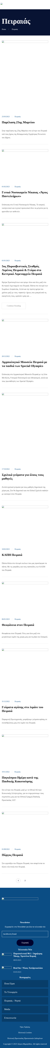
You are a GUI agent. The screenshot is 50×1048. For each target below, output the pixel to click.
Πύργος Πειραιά (13, 855)
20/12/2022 (6, 356)
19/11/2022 (5, 772)
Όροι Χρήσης (25, 1027)
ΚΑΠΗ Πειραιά (12, 554)
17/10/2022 (6, 469)
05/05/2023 (17, 972)
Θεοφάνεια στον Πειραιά (18, 624)
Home (4, 29)
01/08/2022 (6, 849)
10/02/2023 (6, 549)
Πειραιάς (18, 117)
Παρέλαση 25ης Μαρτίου (18, 122)
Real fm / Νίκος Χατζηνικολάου (28, 968)
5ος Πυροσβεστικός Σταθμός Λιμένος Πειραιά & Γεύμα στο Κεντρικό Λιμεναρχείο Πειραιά (22, 270)
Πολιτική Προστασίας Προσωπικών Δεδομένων (25, 1038)
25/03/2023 (6, 117)
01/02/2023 (6, 187)
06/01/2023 (6, 619)
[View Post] (25, 75)
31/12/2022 (6, 701)
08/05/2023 (17, 960)
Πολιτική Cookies (25, 1033)
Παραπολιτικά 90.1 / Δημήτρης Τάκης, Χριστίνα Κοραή (27, 954)
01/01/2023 (6, 261)
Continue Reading (14, 306)
